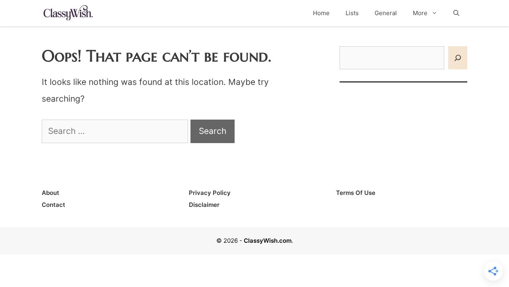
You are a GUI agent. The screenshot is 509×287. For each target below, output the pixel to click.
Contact (53, 204)
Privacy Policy (210, 193)
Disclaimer (204, 204)
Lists (352, 13)
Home (321, 13)
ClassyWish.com (267, 240)
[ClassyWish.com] (67, 13)
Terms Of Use (355, 193)
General (386, 13)
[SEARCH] (457, 58)
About (50, 193)
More (420, 13)
